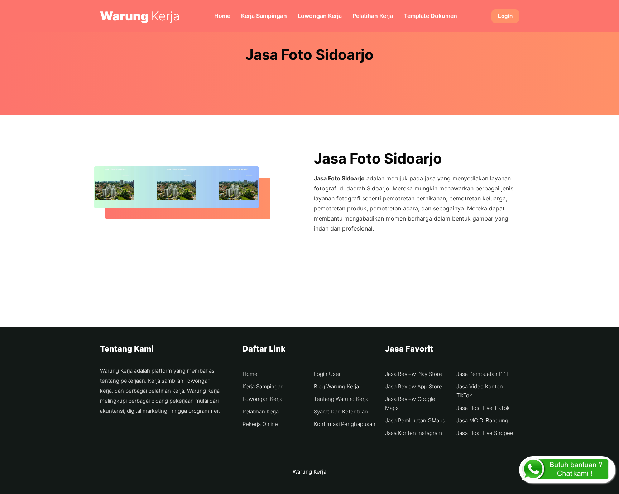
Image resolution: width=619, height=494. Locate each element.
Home (222, 15)
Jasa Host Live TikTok (483, 408)
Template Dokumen (430, 15)
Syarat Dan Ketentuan (341, 411)
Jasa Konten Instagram (413, 433)
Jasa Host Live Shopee (484, 433)
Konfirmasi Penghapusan (344, 424)
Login (505, 16)
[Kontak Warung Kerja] (567, 469)
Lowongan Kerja (320, 15)
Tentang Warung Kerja (341, 399)
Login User (327, 373)
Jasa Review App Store (413, 386)
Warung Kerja (309, 471)
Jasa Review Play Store (413, 373)
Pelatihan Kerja (372, 15)
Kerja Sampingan (264, 15)
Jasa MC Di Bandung (482, 420)
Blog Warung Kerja (336, 386)
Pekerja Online (260, 424)
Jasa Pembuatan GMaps (415, 420)
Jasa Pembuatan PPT (482, 373)
